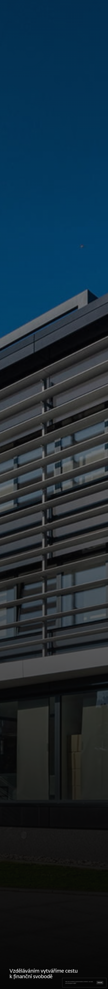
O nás (84, 4)
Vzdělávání (77, 4)
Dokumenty (101, 4)
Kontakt (92, 4)
